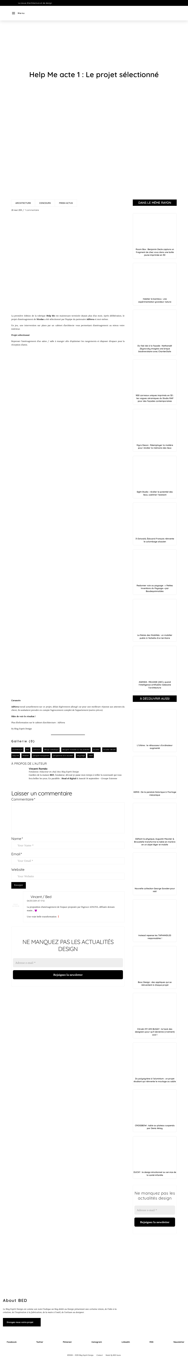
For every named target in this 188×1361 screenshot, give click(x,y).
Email (16, 854)
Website (18, 869)
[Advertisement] (94, 45)
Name (17, 838)
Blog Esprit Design (23, 728)
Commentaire (23, 799)
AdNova (61, 722)
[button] (18, 13)
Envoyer (18, 885)
